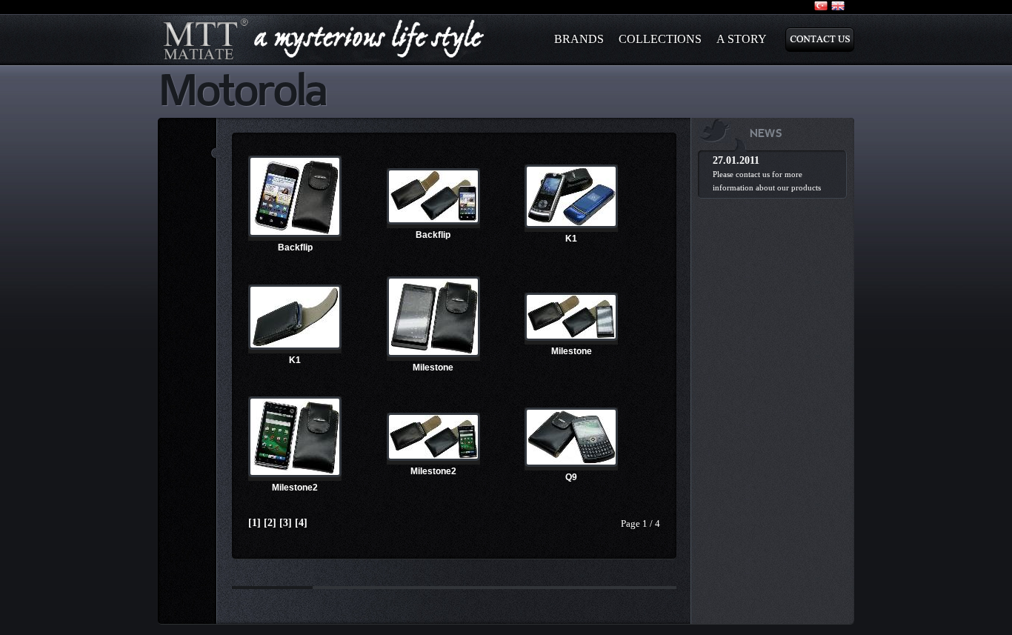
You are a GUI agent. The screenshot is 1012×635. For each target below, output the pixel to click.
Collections (660, 39)
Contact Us (819, 39)
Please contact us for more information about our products (767, 181)
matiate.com (324, 39)
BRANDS (579, 39)
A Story (741, 39)
